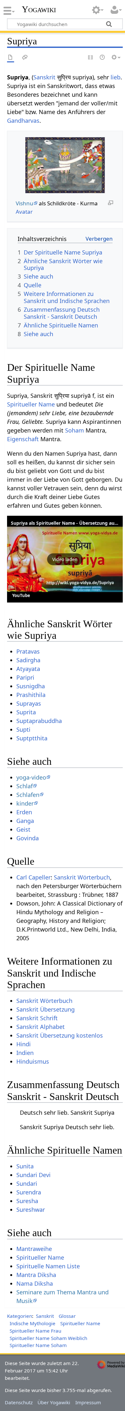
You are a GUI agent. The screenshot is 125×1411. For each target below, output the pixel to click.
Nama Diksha (34, 1283)
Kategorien (19, 1316)
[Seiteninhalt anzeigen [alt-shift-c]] (10, 57)
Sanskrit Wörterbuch (82, 877)
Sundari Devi (33, 1175)
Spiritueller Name (31, 404)
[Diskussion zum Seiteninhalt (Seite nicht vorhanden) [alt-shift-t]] (25, 57)
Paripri (25, 677)
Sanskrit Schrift (37, 1018)
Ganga (25, 821)
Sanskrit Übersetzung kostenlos (59, 1035)
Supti (23, 729)
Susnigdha (30, 686)
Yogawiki (39, 9)
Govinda (27, 838)
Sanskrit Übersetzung (45, 1009)
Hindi (23, 1044)
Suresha (27, 1201)
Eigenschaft (23, 439)
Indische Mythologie (32, 1323)
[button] (65, 559)
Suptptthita (31, 738)
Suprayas (28, 703)
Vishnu (24, 203)
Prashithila (31, 695)
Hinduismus (32, 1061)
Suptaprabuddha (39, 721)
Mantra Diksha (36, 1275)
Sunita (25, 1166)
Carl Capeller (33, 877)
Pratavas (28, 651)
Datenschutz (19, 1402)
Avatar (24, 211)
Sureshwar (30, 1209)
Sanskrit (44, 77)
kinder (25, 803)
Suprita (26, 712)
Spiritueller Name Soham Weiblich (48, 1338)
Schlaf (24, 786)
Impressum (88, 1402)
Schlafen (27, 795)
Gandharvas (23, 120)
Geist (23, 829)
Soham (74, 430)
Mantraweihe (34, 1249)
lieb (116, 77)
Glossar (67, 1316)
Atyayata (28, 669)
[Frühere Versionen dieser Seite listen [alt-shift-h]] (102, 57)
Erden (24, 812)
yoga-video (31, 777)
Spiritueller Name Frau (35, 1330)
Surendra (28, 1192)
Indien (25, 1053)
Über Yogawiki (54, 1402)
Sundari (26, 1183)
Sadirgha (28, 660)
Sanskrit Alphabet (40, 1027)
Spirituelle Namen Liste (48, 1266)
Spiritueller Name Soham (38, 1345)
